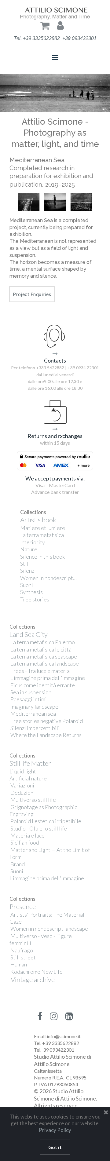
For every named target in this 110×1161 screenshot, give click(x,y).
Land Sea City (28, 634)
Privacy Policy (55, 1130)
